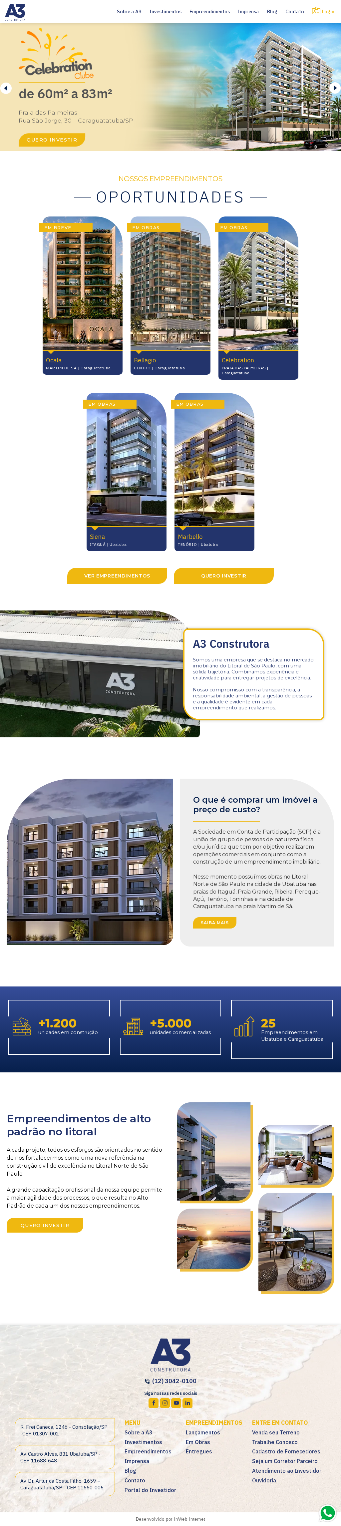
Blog (272, 11)
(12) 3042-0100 (173, 1381)
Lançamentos (203, 1432)
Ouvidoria (264, 1480)
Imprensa (248, 11)
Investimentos (165, 11)
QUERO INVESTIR (52, 140)
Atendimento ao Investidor (286, 1470)
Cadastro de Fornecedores (286, 1451)
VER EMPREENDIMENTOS (117, 576)
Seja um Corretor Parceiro (285, 1461)
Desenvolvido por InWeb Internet (170, 1519)
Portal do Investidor (150, 1490)
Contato (294, 11)
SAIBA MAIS (215, 922)
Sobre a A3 (129, 11)
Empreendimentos (209, 11)
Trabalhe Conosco (275, 1442)
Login (328, 11)
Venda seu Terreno (276, 1432)
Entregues (199, 1451)
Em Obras (198, 1442)
